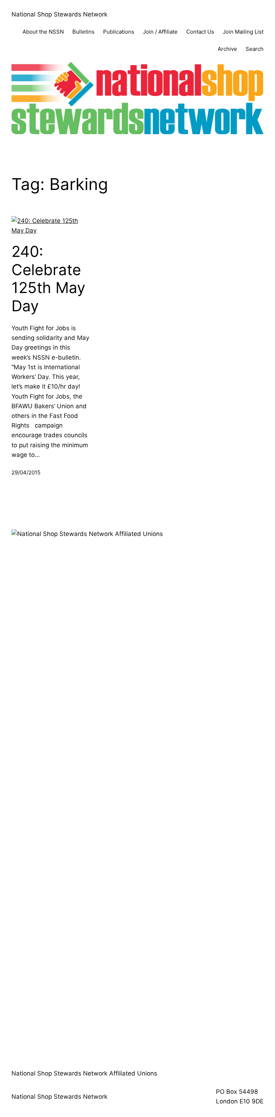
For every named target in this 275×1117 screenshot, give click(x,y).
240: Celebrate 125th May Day (48, 278)
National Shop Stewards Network (59, 14)
